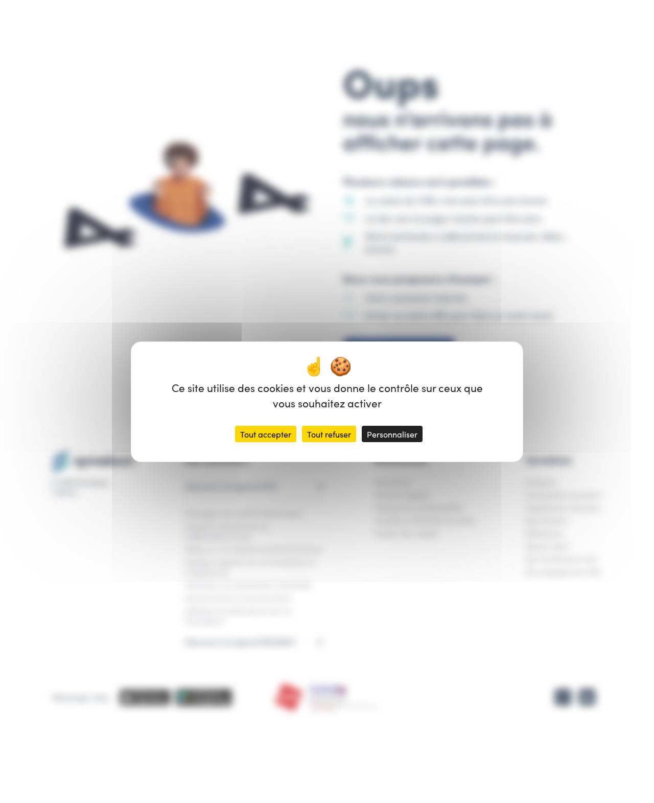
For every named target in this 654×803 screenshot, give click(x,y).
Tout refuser (329, 434)
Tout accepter (265, 434)
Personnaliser (392, 434)
